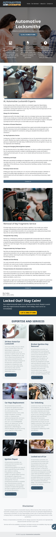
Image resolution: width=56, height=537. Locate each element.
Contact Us (50, 3)
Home (28, 3)
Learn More (10, 375)
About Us (43, 3)
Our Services (34, 3)
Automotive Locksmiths (33, 534)
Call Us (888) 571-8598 (28, 313)
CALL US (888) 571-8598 (28, 34)
